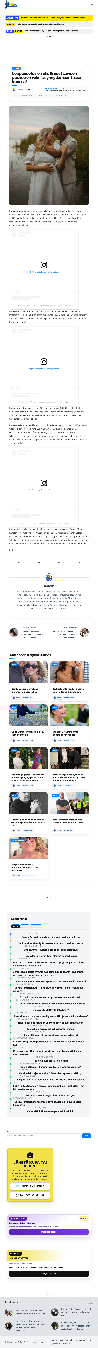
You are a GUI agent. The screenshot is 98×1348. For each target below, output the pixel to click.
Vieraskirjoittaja (18, 840)
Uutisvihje (55, 1344)
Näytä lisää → (49, 1273)
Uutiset (14, 795)
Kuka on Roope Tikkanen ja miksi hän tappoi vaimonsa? (50, 1066)
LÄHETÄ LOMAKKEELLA (30, 1186)
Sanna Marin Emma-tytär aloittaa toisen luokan (50, 956)
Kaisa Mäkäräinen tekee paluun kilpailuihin (50, 1111)
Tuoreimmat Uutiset (36, 1342)
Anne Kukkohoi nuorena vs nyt (51, 1060)
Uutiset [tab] (25, 926)
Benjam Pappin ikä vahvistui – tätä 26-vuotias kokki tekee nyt (51, 1079)
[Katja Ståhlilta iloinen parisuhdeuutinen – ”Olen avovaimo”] (28, 848)
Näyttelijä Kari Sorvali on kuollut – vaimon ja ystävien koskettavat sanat (53, 17)
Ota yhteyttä (57, 1340)
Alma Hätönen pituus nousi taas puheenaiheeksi (51, 1035)
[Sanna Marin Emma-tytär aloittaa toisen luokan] (69, 715)
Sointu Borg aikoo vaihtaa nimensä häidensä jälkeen (40, 24)
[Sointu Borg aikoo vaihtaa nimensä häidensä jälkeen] (28, 672)
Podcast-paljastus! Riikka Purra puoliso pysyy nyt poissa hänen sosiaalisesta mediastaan (27, 777)
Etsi (8, 1131)
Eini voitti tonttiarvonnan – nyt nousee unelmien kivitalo (50, 997)
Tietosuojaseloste (83, 1340)
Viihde (17, 68)
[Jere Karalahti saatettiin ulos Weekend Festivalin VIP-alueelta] (69, 803)
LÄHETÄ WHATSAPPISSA (30, 1195)
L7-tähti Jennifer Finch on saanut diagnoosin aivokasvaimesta (50, 1003)
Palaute (66, 1344)
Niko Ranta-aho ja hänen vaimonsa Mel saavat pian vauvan (50, 1022)
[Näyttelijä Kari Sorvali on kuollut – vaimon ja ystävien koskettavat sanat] (28, 803)
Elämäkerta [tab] (36, 926)
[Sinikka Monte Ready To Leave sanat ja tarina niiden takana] (69, 672)
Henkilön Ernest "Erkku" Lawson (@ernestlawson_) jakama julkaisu (44, 305)
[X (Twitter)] (39, 562)
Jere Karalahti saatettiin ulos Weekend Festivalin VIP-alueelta (30, 1312)
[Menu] (92, 4)
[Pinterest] (59, 562)
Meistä (69, 1340)
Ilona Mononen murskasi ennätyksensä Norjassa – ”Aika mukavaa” (51, 1016)
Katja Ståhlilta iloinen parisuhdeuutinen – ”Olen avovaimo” (24, 867)
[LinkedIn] (79, 562)
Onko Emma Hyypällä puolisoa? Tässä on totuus (51, 949)
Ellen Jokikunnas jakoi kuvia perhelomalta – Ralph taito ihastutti (50, 981)
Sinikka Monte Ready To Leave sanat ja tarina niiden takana (51, 31)
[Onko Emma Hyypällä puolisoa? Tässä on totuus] (28, 715)
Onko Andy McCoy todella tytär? (51, 1010)
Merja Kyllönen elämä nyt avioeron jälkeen (50, 1028)
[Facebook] (19, 562)
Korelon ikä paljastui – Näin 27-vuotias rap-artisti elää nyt (50, 1073)
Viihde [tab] (15, 926)
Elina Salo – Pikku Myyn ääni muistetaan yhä (50, 1095)
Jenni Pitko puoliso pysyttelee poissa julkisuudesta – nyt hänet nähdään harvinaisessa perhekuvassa (30, 1326)
